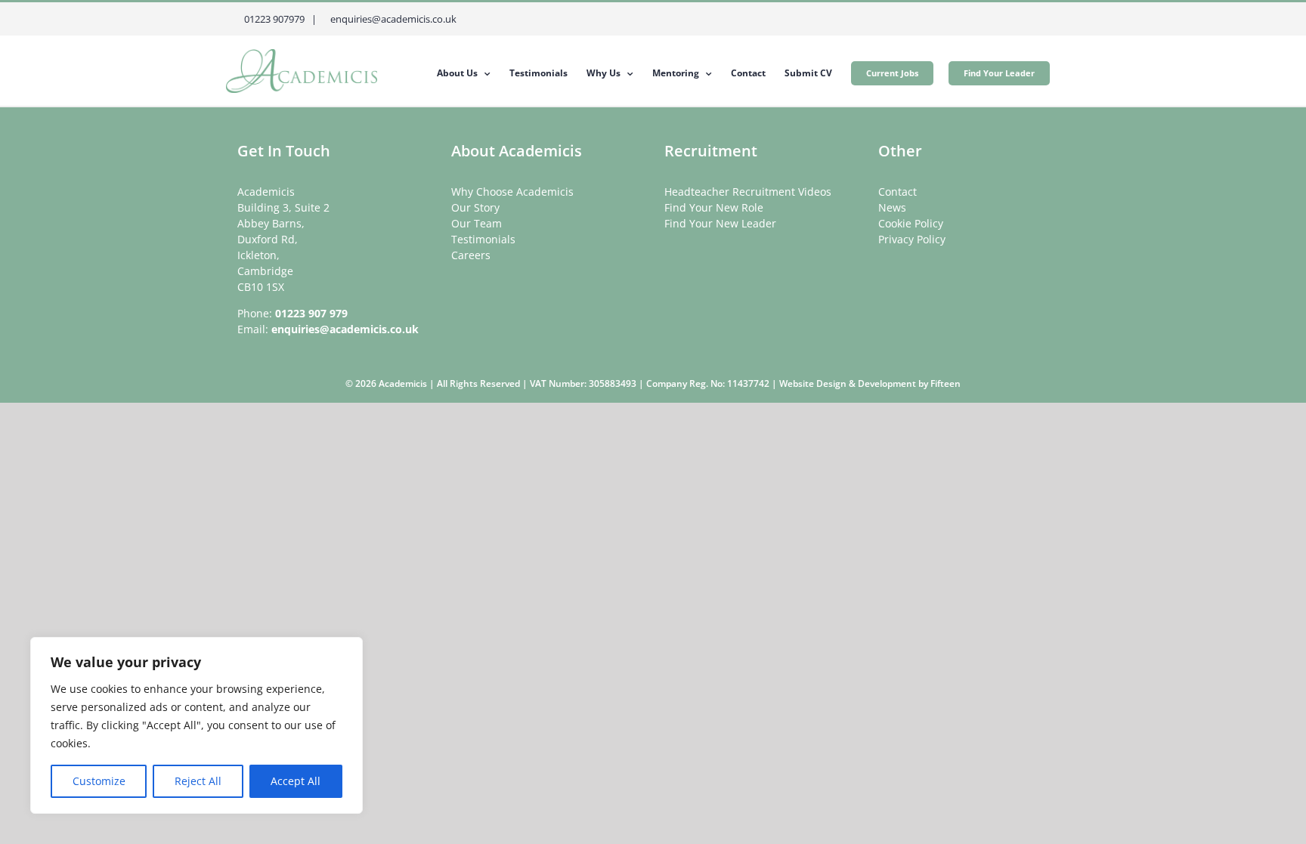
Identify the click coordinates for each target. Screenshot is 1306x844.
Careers (471, 255)
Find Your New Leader (720, 223)
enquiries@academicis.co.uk (345, 329)
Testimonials (483, 239)
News (892, 207)
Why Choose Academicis (512, 191)
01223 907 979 (311, 313)
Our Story (475, 207)
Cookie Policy (910, 223)
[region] (196, 725)
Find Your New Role (713, 207)
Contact (897, 191)
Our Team (476, 223)
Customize (99, 781)
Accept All (295, 781)
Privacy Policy (911, 239)
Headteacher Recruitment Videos (747, 191)
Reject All (198, 781)
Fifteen (945, 383)
